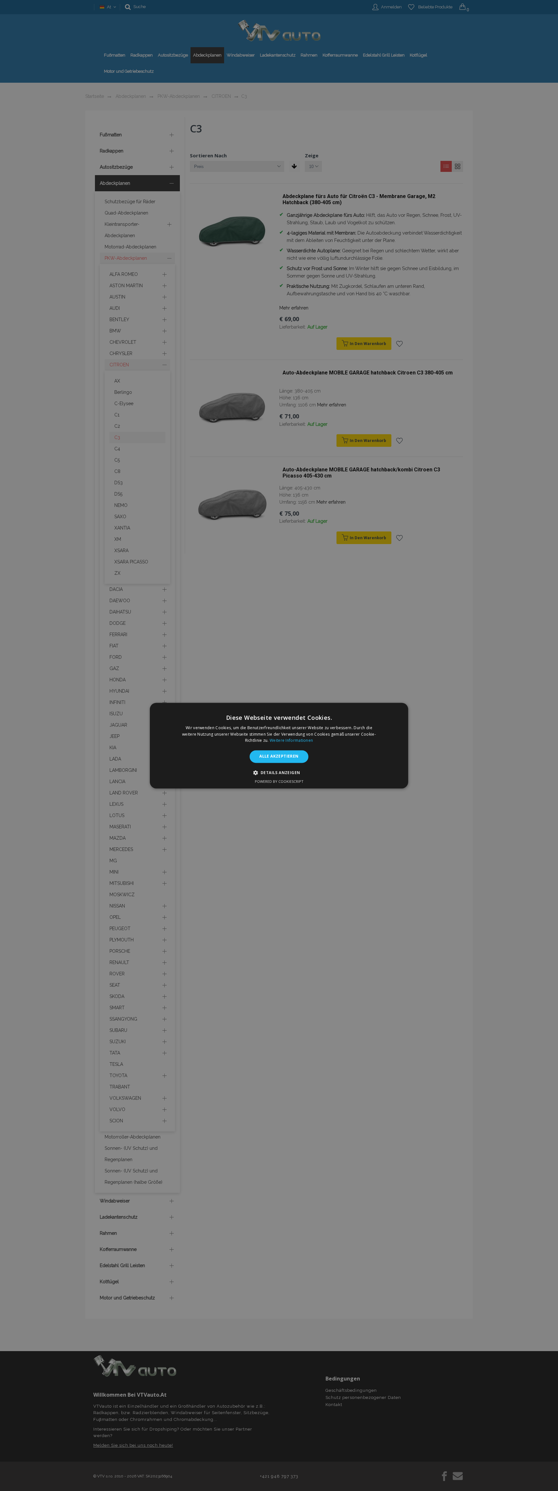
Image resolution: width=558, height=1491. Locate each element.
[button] (279, 772)
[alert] (279, 745)
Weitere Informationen (291, 740)
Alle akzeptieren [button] (278, 756)
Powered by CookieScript (279, 781)
